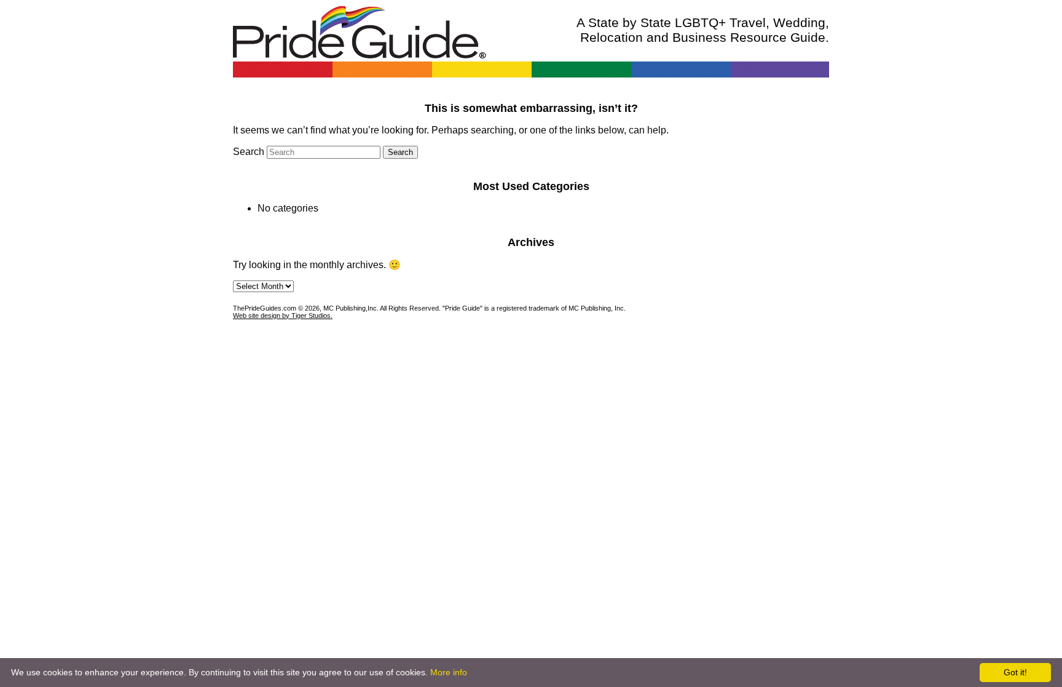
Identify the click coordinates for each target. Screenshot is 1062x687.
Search (248, 151)
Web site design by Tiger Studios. (282, 315)
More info (448, 672)
